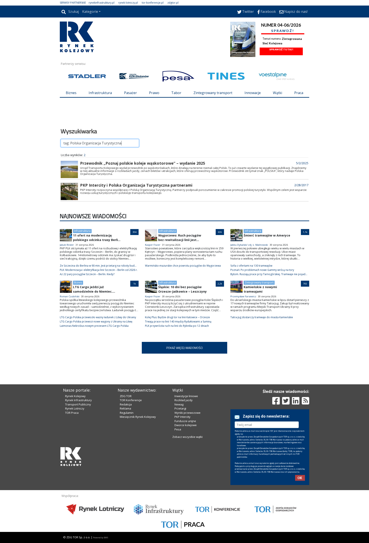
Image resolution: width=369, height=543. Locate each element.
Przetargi (180, 408)
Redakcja (126, 404)
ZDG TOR (126, 396)
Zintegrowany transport (212, 92)
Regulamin (126, 413)
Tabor (176, 92)
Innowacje (253, 92)
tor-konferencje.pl (153, 2)
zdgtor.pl (173, 2)
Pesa (177, 429)
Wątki (277, 92)
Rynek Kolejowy (75, 396)
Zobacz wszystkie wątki (187, 437)
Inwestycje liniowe (186, 396)
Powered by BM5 (100, 537)
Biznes (71, 92)
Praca (298, 92)
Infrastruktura (100, 92)
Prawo (154, 92)
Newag (178, 404)
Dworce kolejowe (185, 425)
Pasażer (130, 92)
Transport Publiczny (78, 404)
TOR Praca (72, 413)
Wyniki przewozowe (187, 413)
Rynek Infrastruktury (78, 400)
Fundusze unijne (185, 421)
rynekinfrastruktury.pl (101, 2)
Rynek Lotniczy (74, 408)
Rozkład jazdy (183, 400)
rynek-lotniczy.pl (128, 2)
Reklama (125, 408)
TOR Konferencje (131, 400)
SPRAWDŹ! (282, 31)
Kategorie (90, 11)
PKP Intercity (182, 417)
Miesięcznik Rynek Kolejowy (138, 417)
